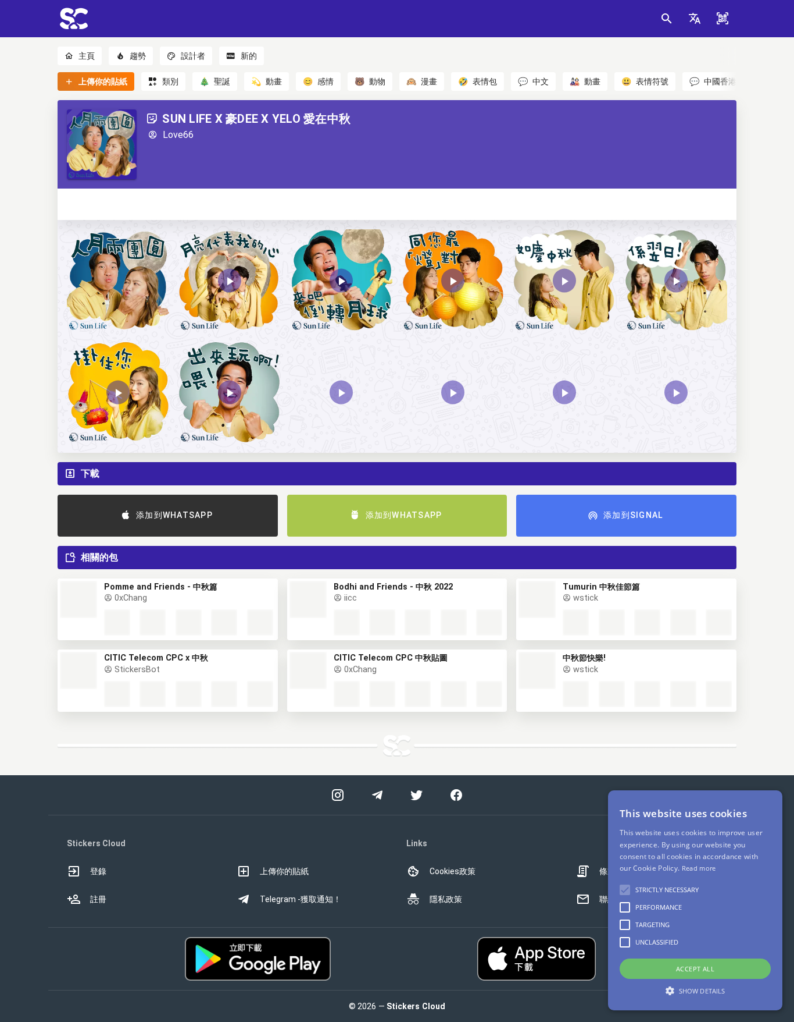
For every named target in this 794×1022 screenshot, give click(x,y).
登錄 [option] (98, 871)
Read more (699, 868)
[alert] (695, 900)
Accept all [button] (695, 968)
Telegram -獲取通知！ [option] (300, 899)
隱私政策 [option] (446, 899)
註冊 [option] (98, 899)
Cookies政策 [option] (452, 871)
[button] (695, 19)
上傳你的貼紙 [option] (284, 871)
